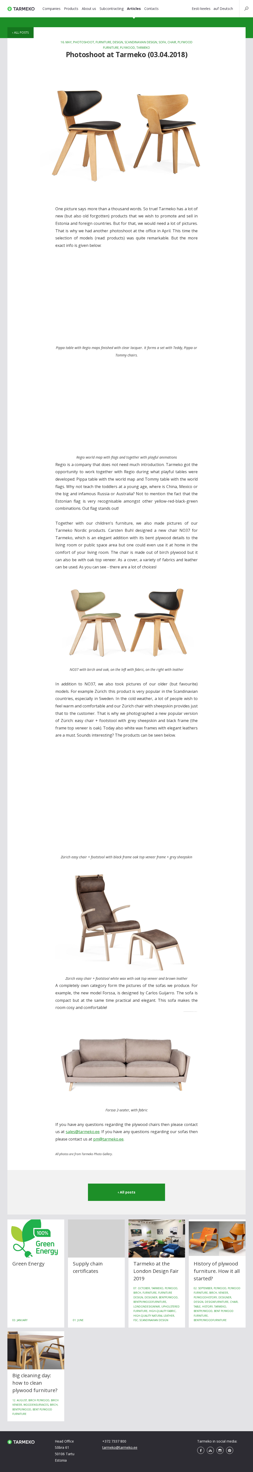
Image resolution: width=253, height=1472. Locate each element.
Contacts (151, 8)
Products (71, 8)
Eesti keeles (201, 8)
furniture (103, 42)
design (118, 42)
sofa (162, 42)
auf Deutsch (223, 8)
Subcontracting (112, 8)
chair (172, 42)
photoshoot (83, 42)
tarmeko (143, 48)
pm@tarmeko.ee (108, 1139)
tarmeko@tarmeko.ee (119, 1447)
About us (89, 8)
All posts (21, 32)
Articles (134, 8)
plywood (127, 48)
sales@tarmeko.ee (83, 1131)
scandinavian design (141, 42)
